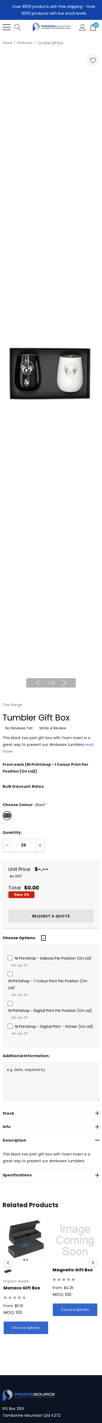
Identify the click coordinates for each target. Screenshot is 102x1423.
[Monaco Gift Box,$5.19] (25, 1240)
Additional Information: (26, 1055)
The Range (12, 704)
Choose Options (26, 1327)
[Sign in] (82, 27)
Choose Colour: (25, 804)
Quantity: (12, 832)
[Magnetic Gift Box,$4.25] (75, 1240)
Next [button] (64, 683)
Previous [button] (37, 683)
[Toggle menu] (6, 27)
